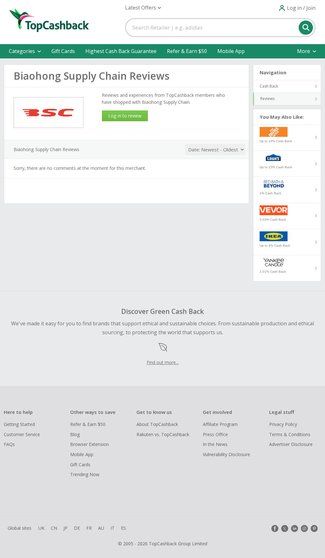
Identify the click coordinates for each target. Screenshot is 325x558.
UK (41, 528)
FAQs (9, 444)
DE (77, 528)
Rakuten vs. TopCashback (162, 434)
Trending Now (84, 474)
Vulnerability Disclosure (226, 454)
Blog (75, 434)
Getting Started (19, 424)
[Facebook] (274, 528)
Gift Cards (63, 51)
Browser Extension (89, 444)
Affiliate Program (220, 424)
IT (112, 528)
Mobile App (231, 51)
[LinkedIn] (294, 528)
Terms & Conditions (289, 434)
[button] (143, 8)
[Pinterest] (314, 528)
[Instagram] (304, 528)
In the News (215, 444)
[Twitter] (284, 528)
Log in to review (125, 116)
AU (101, 528)
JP (65, 528)
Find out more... (163, 362)
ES (123, 528)
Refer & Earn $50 (187, 51)
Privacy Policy (283, 424)
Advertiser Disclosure (291, 444)
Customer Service (22, 434)
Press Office (215, 434)
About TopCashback (157, 424)
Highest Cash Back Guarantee (120, 51)
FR (89, 528)
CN (54, 528)
